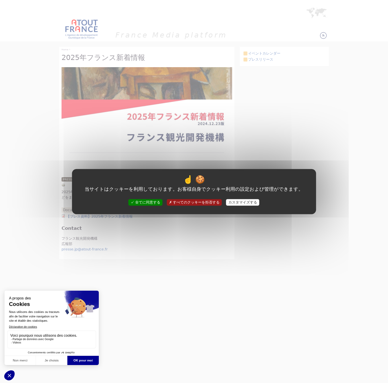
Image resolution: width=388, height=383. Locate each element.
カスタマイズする (242, 202)
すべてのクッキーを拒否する (196, 202)
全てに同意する (147, 202)
